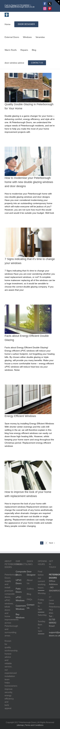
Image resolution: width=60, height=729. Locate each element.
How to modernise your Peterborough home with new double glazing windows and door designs (29, 182)
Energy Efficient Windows (20, 416)
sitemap (20, 725)
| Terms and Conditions (33, 725)
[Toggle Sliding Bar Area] (57, 2)
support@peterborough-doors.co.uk (19, 7)
